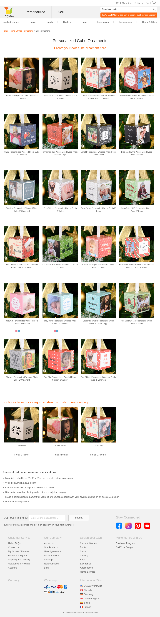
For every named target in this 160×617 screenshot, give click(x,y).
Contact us (13, 547)
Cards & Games (88, 543)
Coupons (12, 567)
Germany (89, 594)
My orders (127, 3)
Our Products (51, 547)
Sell (61, 12)
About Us (49, 543)
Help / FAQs (14, 543)
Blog (46, 567)
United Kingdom (92, 598)
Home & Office (87, 571)
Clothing (84, 555)
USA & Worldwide (93, 585)
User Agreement (52, 551)
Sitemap (48, 559)
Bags (82, 559)
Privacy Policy (51, 555)
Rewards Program (17, 555)
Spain (87, 602)
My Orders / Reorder (18, 551)
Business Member (148, 15)
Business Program (125, 543)
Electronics (85, 563)
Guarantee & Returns (19, 563)
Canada (88, 590)
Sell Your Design (124, 547)
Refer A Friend (51, 563)
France (87, 607)
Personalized (35, 12)
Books (83, 547)
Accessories (86, 567)
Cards (83, 551)
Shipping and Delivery (19, 559)
